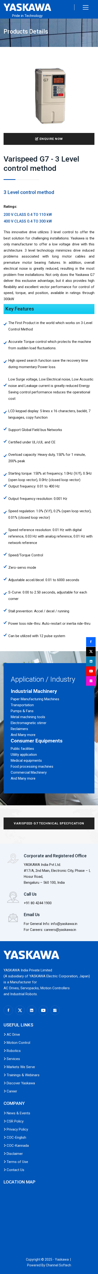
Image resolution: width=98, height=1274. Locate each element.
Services (13, 1059)
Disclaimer (14, 1154)
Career (11, 1091)
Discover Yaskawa (20, 1083)
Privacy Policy (17, 1129)
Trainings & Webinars (22, 1075)
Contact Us (15, 1170)
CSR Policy (15, 1121)
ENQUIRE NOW (51, 139)
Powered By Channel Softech (49, 1265)
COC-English (16, 1137)
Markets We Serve (20, 1067)
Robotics (13, 1051)
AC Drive (13, 1034)
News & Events (18, 1113)
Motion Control (18, 1043)
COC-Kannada (17, 1145)
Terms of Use (17, 1162)
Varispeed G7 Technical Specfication (49, 823)
